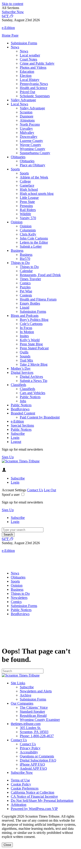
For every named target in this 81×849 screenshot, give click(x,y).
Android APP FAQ (33, 768)
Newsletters (19, 598)
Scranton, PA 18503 (34, 732)
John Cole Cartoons (34, 238)
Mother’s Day (21, 368)
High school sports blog (37, 193)
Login (15, 438)
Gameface (27, 185)
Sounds (25, 356)
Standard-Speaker (32, 711)
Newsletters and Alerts (36, 691)
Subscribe (18, 433)
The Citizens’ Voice (34, 707)
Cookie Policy (21, 784)
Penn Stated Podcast (34, 348)
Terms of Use (20, 780)
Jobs (23, 401)
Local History (29, 80)
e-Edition (17, 421)
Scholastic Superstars (35, 96)
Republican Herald (33, 715)
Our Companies (22, 703)
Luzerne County (31, 141)
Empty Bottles (30, 303)
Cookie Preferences (24, 788)
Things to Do (20, 263)
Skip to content (12, 4)
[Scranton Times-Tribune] (21, 461)
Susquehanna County (35, 153)
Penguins (26, 206)
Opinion (16, 222)
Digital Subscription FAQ (38, 760)
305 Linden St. (30, 728)
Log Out (50, 490)
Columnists (28, 230)
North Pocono (30, 124)
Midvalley (27, 132)
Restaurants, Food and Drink (40, 275)
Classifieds (18, 385)
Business (17, 250)
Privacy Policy (30, 748)
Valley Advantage (23, 100)
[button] (40, 8)
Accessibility (29, 752)
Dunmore (26, 116)
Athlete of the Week (34, 177)
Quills (24, 352)
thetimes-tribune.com (25, 724)
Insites (24, 336)
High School (29, 189)
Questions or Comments (37, 756)
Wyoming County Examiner (40, 720)
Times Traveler (30, 279)
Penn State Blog (31, 344)
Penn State (27, 202)
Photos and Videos (33, 67)
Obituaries (18, 157)
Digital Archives (31, 377)
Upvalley (26, 128)
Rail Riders (28, 210)
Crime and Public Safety (37, 63)
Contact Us (35, 490)
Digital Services (22, 372)
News (15, 47)
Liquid (24, 307)
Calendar (26, 271)
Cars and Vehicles (32, 393)
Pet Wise (26, 291)
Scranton (26, 112)
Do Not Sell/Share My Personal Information (42, 800)
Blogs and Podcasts (24, 315)
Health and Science (33, 88)
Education (27, 71)
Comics (25, 283)
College (25, 181)
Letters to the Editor (34, 242)
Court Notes (28, 59)
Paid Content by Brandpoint (40, 417)
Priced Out (27, 92)
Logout (16, 442)
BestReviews (20, 409)
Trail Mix (26, 360)
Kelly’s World (30, 340)
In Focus (26, 328)
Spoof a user (11, 494)
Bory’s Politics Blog (34, 320)
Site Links (18, 683)
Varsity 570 (28, 218)
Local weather (30, 55)
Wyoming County (32, 149)
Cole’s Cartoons (31, 324)
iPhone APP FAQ (32, 764)
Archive (25, 695)
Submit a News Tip (33, 381)
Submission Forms (24, 43)
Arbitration (18, 805)
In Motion (27, 332)
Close (7, 845)
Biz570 (25, 259)
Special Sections (22, 425)
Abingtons (27, 120)
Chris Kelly (28, 234)
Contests (26, 295)
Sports (15, 169)
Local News (19, 104)
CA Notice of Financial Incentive (34, 796)
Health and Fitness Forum (38, 299)
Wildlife (25, 214)
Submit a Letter (31, 246)
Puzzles (25, 287)
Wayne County (30, 145)
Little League (29, 198)
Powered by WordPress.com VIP (34, 809)
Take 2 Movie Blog (33, 364)
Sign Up (8, 457)
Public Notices (30, 397)
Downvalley (28, 137)
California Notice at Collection (32, 792)
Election (26, 76)
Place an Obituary (32, 165)
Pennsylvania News (34, 84)
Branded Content (23, 413)
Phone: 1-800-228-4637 (37, 736)
